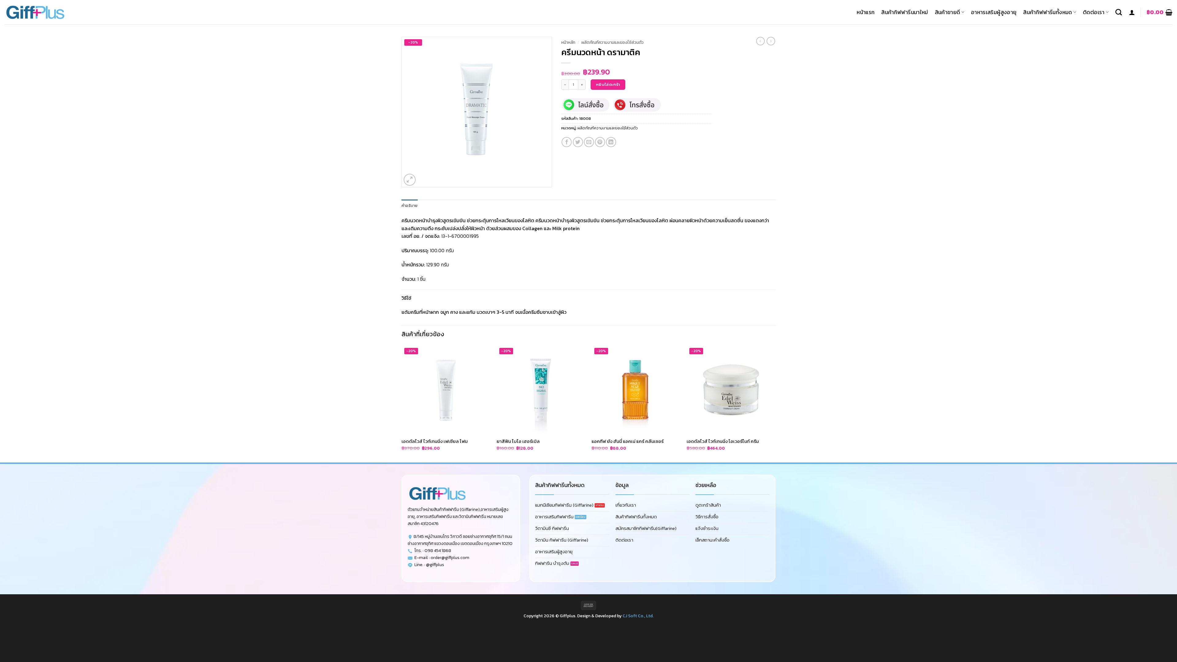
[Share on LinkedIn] (611, 142)
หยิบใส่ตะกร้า (608, 84)
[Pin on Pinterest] (600, 142)
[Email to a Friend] (589, 142)
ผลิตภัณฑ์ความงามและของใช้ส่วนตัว (612, 42)
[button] (1132, 12)
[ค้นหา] (1118, 12)
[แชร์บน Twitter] (578, 142)
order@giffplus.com (450, 557)
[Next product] (760, 41)
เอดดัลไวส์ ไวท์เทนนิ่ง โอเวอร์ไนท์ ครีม (723, 441)
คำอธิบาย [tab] (410, 205)
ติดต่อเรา (1093, 12)
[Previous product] (771, 41)
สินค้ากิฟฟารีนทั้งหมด (1047, 12)
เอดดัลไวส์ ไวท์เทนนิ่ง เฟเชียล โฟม (435, 441)
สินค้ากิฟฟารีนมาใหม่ (904, 12)
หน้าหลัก (568, 42)
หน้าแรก (865, 12)
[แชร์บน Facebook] (567, 142)
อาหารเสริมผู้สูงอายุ (993, 12)
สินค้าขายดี (947, 12)
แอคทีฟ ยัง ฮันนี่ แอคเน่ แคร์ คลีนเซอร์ (628, 441)
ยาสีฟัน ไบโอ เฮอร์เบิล (518, 441)
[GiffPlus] (35, 12)
